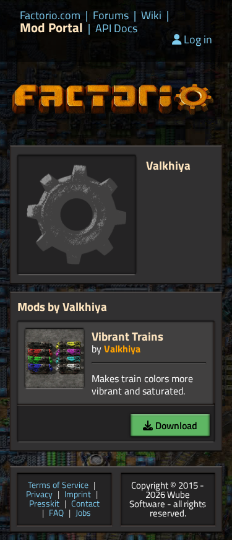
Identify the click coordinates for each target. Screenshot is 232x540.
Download (175, 425)
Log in (198, 39)
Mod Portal (51, 27)
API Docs (116, 28)
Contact (85, 504)
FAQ (56, 513)
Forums (111, 15)
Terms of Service (58, 485)
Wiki (151, 15)
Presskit (44, 504)
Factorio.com (50, 15)
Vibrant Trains (127, 336)
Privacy (39, 495)
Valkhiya (122, 348)
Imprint (77, 495)
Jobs (83, 513)
